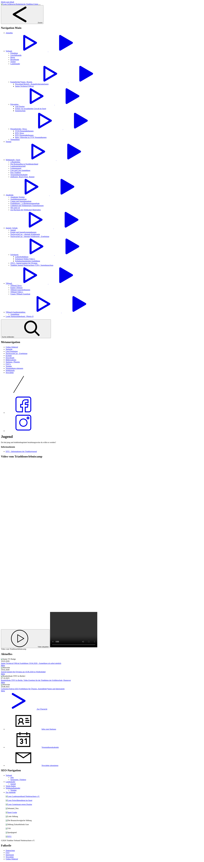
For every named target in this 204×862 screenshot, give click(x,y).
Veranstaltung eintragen (14, 368)
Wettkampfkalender (13, 788)
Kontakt (9, 356)
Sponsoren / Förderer (18, 780)
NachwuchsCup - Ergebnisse (16, 353)
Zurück (39, 23)
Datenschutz (10, 850)
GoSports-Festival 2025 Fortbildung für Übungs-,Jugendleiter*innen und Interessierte (33, 689)
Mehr (3, 665)
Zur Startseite (11, 792)
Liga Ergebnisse (12, 351)
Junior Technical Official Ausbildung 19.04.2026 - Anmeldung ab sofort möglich (31, 663)
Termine (9, 366)
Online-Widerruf (12, 347)
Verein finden (11, 786)
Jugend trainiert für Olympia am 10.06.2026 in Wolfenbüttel (23, 672)
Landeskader (10, 782)
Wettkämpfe (10, 370)
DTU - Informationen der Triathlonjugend (21, 451)
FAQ (7, 853)
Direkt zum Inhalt (7, 2)
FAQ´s (8, 364)
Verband (9, 775)
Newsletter (10, 373)
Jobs (12, 777)
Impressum (10, 855)
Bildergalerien (11, 360)
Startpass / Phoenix (13, 362)
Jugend (13, 784)
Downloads (10, 358)
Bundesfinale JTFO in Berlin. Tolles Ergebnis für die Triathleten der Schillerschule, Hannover (36, 680)
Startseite (9, 349)
